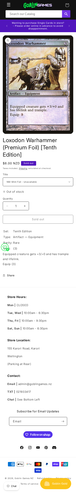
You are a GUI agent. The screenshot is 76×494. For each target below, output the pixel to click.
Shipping (23, 168)
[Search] (66, 14)
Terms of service (29, 484)
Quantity (8, 198)
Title (5, 174)
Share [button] (11, 275)
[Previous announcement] (7, 26)
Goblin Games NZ (24, 478)
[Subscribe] (63, 421)
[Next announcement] (69, 26)
